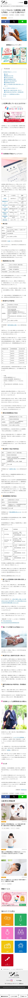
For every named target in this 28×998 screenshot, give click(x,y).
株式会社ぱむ (24, 789)
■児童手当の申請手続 (8, 77)
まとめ (4, 96)
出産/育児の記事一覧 (6, 969)
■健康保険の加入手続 (8, 75)
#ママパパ (13, 828)
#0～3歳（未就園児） (6, 828)
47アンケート (15, 983)
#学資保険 (22, 14)
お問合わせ (21, 983)
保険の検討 (5, 219)
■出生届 (6, 74)
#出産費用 (17, 14)
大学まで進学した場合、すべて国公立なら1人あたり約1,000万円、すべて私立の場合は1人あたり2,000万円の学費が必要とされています (14, 601)
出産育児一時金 (12, 468)
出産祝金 (8, 750)
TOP (6, 983)
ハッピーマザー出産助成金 (18, 737)
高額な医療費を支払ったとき (15, 512)
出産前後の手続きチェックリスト (10, 71)
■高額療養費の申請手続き (9, 82)
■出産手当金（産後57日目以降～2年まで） (13, 90)
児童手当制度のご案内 (12, 325)
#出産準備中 (11, 14)
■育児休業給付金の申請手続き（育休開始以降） (14, 92)
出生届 (5, 198)
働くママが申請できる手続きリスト (10, 88)
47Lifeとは (9, 983)
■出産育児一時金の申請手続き (10, 80)
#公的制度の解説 (5, 14)
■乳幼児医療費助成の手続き (10, 79)
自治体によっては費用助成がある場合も (11, 94)
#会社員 (17, 828)
